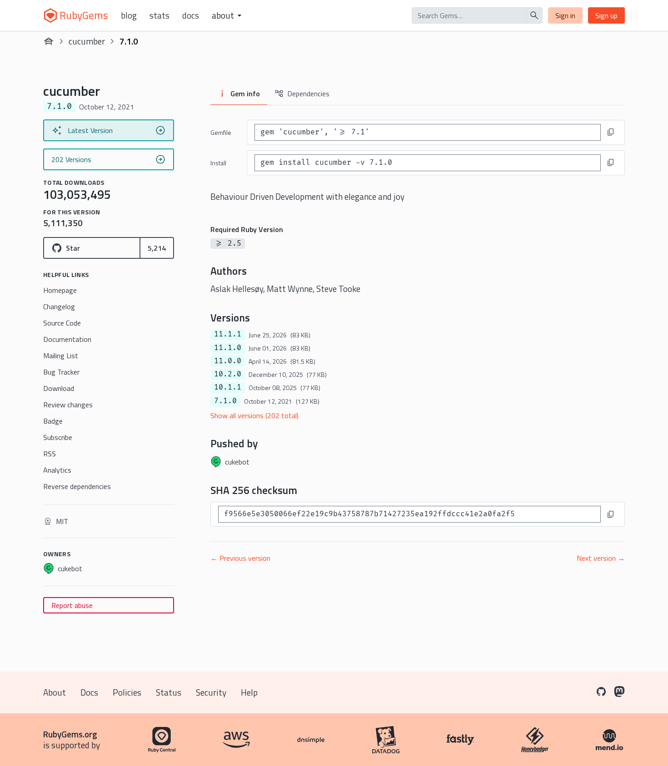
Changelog (59, 306)
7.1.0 (225, 400)
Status (168, 692)
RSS (49, 453)
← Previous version (240, 558)
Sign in (565, 15)
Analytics (57, 470)
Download (58, 388)
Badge (53, 420)
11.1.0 (227, 347)
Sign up (606, 15)
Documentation (67, 339)
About (54, 692)
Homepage (60, 290)
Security (211, 692)
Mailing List (60, 355)
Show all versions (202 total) (254, 415)
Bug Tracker (61, 371)
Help (249, 692)
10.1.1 (227, 387)
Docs (190, 15)
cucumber (87, 41)
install (218, 163)
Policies (127, 692)
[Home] (48, 41)
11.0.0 (227, 361)
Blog (129, 15)
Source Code (62, 322)
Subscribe (57, 437)
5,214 (157, 247)
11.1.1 (227, 334)
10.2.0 (227, 374)
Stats (159, 15)
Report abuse (72, 605)
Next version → (601, 558)
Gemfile (220, 132)
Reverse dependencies (77, 486)
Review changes (68, 404)
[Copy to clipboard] (610, 132)
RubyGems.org (70, 734)
